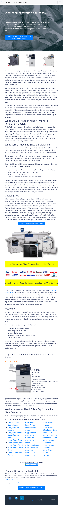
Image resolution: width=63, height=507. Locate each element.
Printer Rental (47, 427)
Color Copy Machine (32, 447)
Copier (27, 430)
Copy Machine (30, 432)
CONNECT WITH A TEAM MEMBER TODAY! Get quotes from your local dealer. (31, 488)
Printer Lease (30, 455)
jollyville (17, 483)
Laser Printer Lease (15, 442)
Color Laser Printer (32, 445)
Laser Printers (30, 427)
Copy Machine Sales (15, 432)
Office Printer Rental (49, 430)
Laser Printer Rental (15, 445)
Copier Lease (13, 425)
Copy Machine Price (49, 435)
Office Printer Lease (49, 437)
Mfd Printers (46, 455)
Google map (15, 479)
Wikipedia (7, 479)
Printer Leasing (30, 452)
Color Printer (30, 422)
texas (11, 483)
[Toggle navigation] (59, 2)
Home (6, 483)
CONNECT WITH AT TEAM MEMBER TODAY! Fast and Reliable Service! (19, 37)
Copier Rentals (13, 422)
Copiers (45, 452)
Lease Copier (47, 432)
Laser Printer (30, 425)
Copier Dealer (47, 450)
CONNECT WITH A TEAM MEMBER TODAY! (31, 223)
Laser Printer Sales (15, 440)
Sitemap (30, 500)
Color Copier (30, 450)
